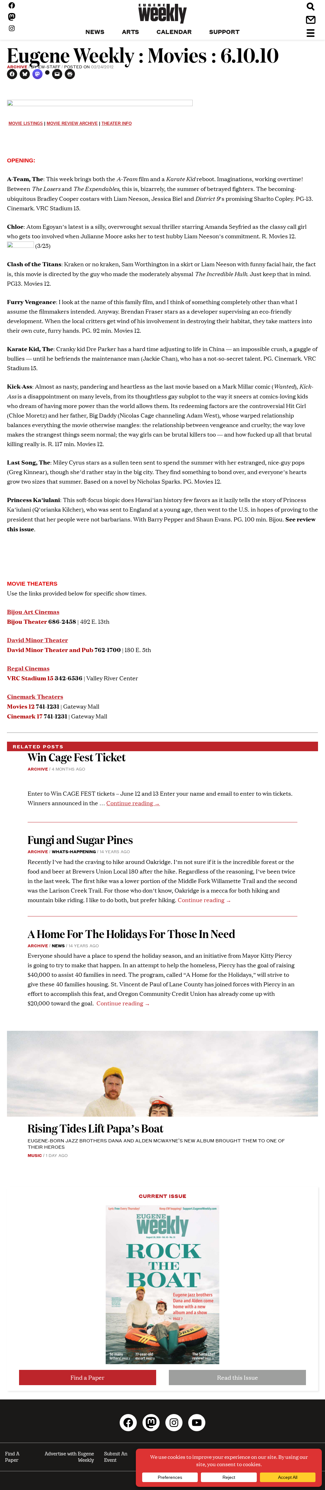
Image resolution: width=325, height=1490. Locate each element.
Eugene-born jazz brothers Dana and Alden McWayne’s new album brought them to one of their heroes (156, 1143)
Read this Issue (237, 1377)
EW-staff (49, 66)
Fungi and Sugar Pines (80, 839)
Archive (17, 66)
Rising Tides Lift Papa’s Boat (95, 1128)
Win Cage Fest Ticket (77, 757)
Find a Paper (87, 1377)
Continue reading (133, 803)
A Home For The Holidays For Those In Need (131, 933)
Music (35, 1155)
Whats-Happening (74, 851)
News (58, 945)
